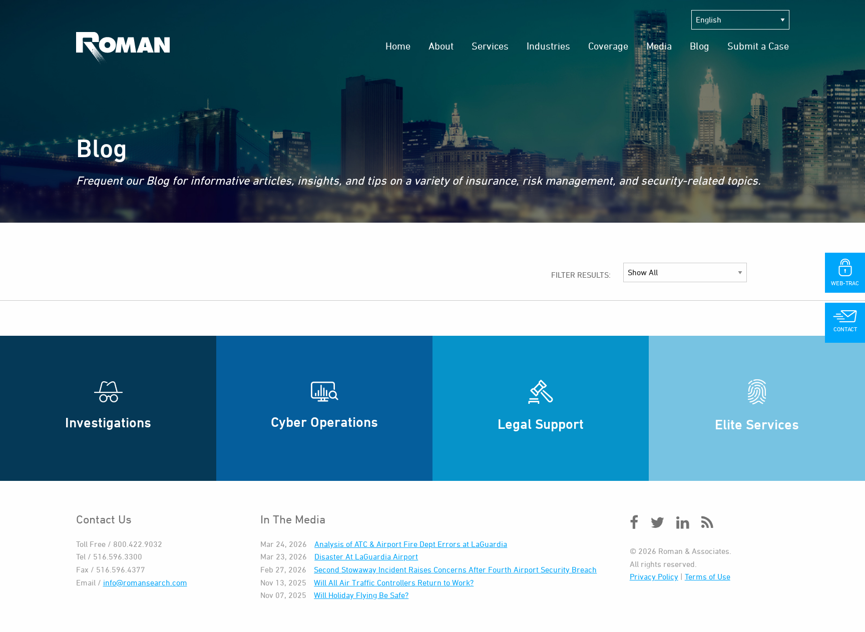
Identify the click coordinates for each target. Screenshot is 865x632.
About (441, 46)
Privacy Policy (654, 576)
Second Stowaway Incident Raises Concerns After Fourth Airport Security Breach (455, 569)
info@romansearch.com (145, 582)
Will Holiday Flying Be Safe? (361, 594)
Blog (699, 46)
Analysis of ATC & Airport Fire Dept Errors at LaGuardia (410, 543)
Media (659, 46)
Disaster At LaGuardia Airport (366, 556)
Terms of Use (707, 576)
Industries (548, 46)
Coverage (608, 46)
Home (397, 46)
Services (490, 46)
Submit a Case (758, 46)
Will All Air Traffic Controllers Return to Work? (394, 582)
